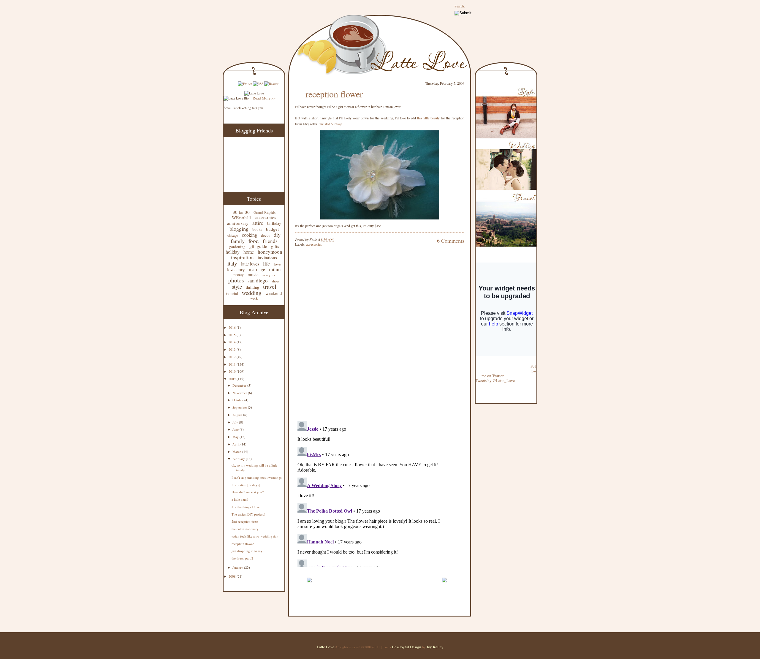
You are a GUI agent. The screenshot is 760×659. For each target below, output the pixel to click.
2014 (233, 342)
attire (257, 222)
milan (275, 269)
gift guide (258, 246)
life (266, 263)
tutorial (232, 293)
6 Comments (450, 240)
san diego (258, 280)
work (254, 298)
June (236, 429)
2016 (233, 327)
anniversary (237, 223)
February (239, 458)
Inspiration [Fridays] (246, 485)
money (238, 274)
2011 (233, 364)
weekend (273, 293)
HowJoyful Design (407, 646)
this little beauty (429, 118)
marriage (257, 269)
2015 (233, 335)
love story (236, 269)
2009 (233, 379)
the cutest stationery (245, 529)
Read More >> (264, 98)
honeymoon (270, 251)
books (257, 229)
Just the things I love (246, 507)
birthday (274, 223)
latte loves (250, 263)
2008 (233, 576)
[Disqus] (370, 340)
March (237, 451)
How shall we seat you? (248, 492)
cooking (249, 235)
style (237, 286)
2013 (233, 349)
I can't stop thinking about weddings (256, 477)
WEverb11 (241, 217)
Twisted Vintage (330, 123)
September (240, 407)
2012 (233, 357)
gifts (275, 246)
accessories (265, 217)
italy (232, 263)
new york (269, 275)
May (236, 436)
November (240, 393)
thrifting (252, 287)
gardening (237, 246)
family (238, 240)
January (238, 567)
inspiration (242, 257)
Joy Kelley (435, 646)
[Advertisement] (364, 570)
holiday (233, 252)
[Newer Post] (309, 585)
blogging (238, 228)
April (236, 444)
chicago (232, 235)
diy (277, 234)
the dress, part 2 (242, 558)
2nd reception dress (245, 521)
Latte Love (325, 646)
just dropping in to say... (248, 551)
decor (265, 235)
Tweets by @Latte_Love (495, 380)
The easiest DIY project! (248, 514)
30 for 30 (241, 212)
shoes (276, 281)
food (253, 240)
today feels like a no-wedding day (255, 536)
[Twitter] (245, 83)
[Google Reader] (271, 83)
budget (272, 229)
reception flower (243, 543)
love (277, 264)
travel (269, 286)
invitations (267, 257)
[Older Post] (444, 585)
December (239, 385)
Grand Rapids (265, 212)
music (253, 274)
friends (270, 241)
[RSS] (258, 83)
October (238, 400)
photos (236, 280)
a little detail (240, 499)
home (248, 252)
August (237, 415)
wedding (252, 292)
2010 (233, 371)
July (235, 422)
